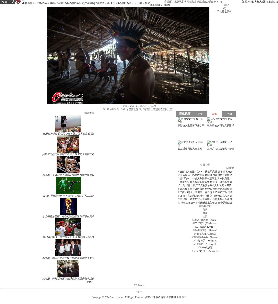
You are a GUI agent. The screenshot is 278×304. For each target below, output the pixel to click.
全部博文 (181, 297)
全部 (205, 216)
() (224, 8)
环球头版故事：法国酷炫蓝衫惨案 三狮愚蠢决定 (207, 202)
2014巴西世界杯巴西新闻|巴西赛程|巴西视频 (80, 3)
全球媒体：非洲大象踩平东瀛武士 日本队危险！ (206, 178)
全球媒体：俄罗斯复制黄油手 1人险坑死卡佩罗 (206, 185)
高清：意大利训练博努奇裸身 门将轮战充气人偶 (206, 195)
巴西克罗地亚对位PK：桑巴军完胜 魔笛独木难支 (206, 171)
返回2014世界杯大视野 (254, 1)
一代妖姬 (207, 247)
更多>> (90, 282)
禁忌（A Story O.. (207, 244)
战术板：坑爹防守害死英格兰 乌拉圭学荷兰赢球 (206, 199)
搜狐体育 (30, 3)
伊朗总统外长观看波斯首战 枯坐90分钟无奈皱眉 (206, 182)
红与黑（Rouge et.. (207, 240)
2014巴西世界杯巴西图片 (120, 3)
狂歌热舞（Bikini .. (208, 220)
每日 (205, 209)
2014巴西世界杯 (46, 3)
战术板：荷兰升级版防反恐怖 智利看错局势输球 (206, 188)
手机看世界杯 (224, 11)
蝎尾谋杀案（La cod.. (207, 237)
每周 (205, 213)
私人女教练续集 (207, 233)
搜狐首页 (273, 1)
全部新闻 (171, 297)
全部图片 (165, 5)
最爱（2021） (208, 226)
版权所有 (160, 297)
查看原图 (155, 5)
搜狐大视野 (144, 3)
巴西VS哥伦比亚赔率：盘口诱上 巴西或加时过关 (206, 192)
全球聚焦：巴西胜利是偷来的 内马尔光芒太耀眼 (206, 175)
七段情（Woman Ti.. (208, 251)
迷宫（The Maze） (208, 223)
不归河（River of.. (208, 230)
